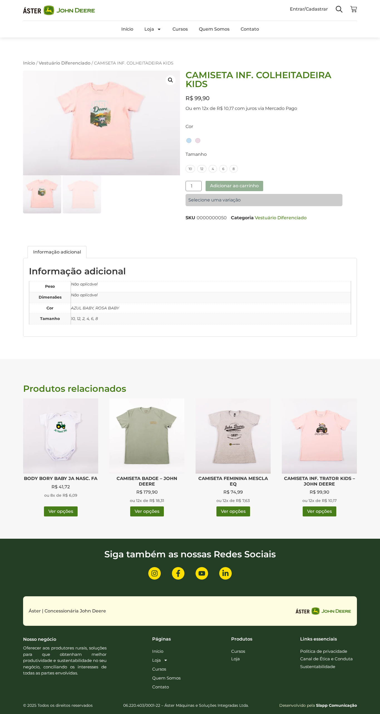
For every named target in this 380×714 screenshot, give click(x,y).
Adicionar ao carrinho (234, 185)
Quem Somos (214, 29)
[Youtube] (202, 573)
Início (127, 29)
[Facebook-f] (178, 573)
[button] (171, 80)
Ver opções (60, 511)
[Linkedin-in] (225, 573)
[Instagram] (154, 573)
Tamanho (196, 154)
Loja (149, 29)
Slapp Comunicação (336, 705)
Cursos (180, 29)
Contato (250, 29)
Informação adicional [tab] (57, 252)
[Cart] (353, 9)
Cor (189, 126)
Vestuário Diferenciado (64, 63)
